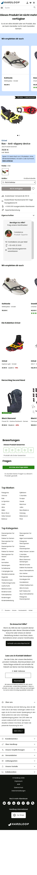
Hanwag (22, 513)
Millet (3, 510)
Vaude (22, 501)
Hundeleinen (24, 582)
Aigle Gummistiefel (26, 538)
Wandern (7, 610)
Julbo (21, 507)
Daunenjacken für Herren (8, 547)
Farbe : (6, 166)
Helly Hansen (6, 516)
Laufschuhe (6, 586)
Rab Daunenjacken (26, 576)
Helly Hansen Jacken (27, 551)
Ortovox (4, 495)
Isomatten (5, 562)
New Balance (24, 510)
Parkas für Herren (8, 551)
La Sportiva (5, 501)
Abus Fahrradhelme (26, 594)
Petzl (21, 519)
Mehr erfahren (7, 161)
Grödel (30, 610)
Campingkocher (7, 571)
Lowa (3, 504)
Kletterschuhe (6, 589)
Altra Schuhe (24, 588)
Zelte (3, 559)
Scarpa (22, 498)
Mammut (23, 504)
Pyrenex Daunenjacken (25, 547)
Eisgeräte (5, 577)
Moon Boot (5, 513)
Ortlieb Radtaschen (26, 585)
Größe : (5, 178)
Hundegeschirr (25, 579)
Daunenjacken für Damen (8, 534)
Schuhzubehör (22, 610)
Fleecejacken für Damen (7, 542)
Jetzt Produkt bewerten (9, 146)
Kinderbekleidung (8, 600)
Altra (3, 507)
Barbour (4, 519)
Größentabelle (29, 178)
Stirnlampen (6, 565)
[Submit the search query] (34, 8)
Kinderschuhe (6, 592)
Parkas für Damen (8, 538)
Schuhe (14, 610)
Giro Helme (23, 573)
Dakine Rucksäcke (26, 567)
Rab (3, 498)
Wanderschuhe (7, 580)
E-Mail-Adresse (18, 671)
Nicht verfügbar (16, 189)
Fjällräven (23, 492)
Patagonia (5, 492)
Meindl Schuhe (25, 564)
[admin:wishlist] (33, 189)
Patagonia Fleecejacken (24, 542)
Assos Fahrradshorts (27, 570)
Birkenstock (24, 516)
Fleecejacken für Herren (7, 555)
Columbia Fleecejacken (24, 555)
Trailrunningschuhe (8, 583)
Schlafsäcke (6, 568)
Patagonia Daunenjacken (25, 598)
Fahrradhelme (7, 594)
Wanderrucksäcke (8, 574)
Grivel (4, 141)
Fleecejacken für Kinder (25, 534)
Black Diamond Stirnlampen (25, 561)
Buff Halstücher (25, 591)
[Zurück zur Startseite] (3, 610)
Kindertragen (6, 597)
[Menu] (2, 8)
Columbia (23, 495)
